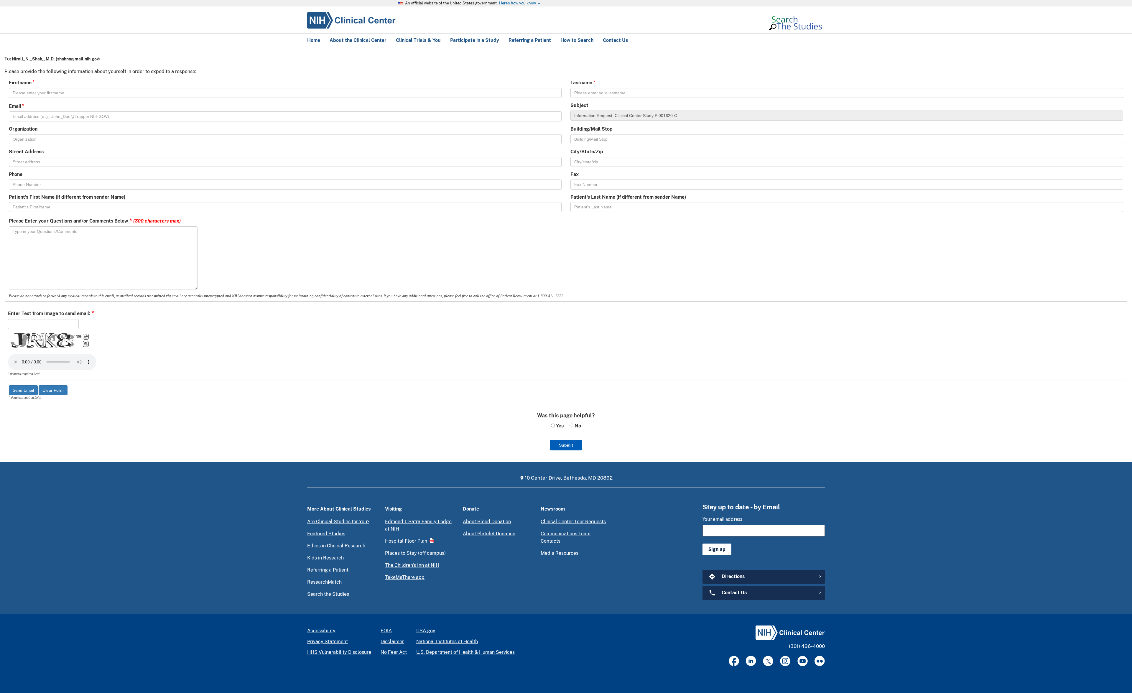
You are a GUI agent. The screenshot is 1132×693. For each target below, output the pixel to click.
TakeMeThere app (404, 577)
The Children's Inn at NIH (412, 565)
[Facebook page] (734, 661)
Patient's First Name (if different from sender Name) (67, 197)
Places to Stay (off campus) (415, 553)
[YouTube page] (802, 661)
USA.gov (425, 630)
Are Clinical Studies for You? (338, 521)
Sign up (716, 549)
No (577, 426)
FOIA (386, 630)
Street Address (26, 151)
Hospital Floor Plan (406, 541)
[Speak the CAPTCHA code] (86, 344)
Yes (559, 426)
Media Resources (559, 553)
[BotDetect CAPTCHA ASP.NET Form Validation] (45, 340)
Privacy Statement (327, 641)
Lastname (581, 82)
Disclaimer (392, 641)
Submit (566, 445)
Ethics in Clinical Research (336, 546)
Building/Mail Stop (591, 129)
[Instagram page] (785, 661)
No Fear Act (394, 652)
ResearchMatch (324, 582)
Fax (574, 174)
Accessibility (321, 630)
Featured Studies (326, 533)
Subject (579, 105)
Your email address (722, 519)
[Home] (351, 19)
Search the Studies (328, 594)
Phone (15, 174)
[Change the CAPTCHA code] (86, 337)
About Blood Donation (487, 521)
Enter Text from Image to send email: (51, 313)
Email (15, 106)
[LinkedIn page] (751, 661)
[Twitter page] (768, 661)
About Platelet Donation (489, 533)
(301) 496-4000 (807, 646)
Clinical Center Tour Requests (573, 521)
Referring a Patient (327, 570)
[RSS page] (820, 661)
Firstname (20, 82)
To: (7, 59)
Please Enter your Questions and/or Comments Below (95, 220)
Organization (23, 129)
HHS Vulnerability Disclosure (339, 652)
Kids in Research (325, 558)
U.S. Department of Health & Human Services (465, 652)
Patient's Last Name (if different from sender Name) (628, 197)
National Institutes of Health (447, 641)
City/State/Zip (586, 151)
